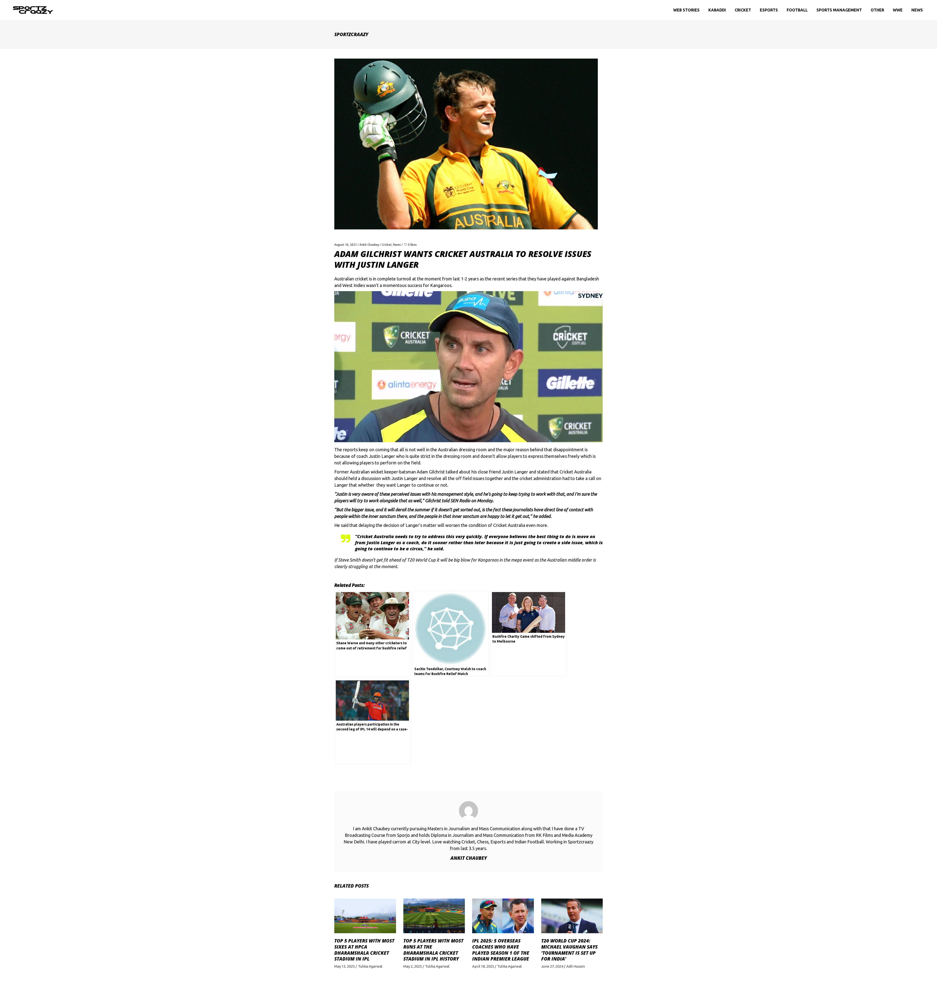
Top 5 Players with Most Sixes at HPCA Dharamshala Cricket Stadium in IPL (364, 950)
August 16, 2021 (345, 245)
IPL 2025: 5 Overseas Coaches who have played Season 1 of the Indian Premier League (500, 950)
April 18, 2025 (483, 966)
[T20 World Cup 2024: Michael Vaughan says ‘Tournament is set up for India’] (572, 916)
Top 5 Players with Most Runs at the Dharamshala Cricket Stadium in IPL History (433, 950)
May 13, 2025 (344, 966)
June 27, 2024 (552, 966)
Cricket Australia (575, 471)
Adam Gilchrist (431, 471)
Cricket (387, 245)
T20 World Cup (421, 559)
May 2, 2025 (412, 966)
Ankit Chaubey (369, 245)
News (397, 245)
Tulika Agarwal (370, 966)
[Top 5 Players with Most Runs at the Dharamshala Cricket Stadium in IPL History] (434, 916)
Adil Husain (575, 966)
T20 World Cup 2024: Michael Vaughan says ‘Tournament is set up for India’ (569, 950)
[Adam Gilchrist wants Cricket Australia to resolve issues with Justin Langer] (468, 810)
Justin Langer (515, 471)
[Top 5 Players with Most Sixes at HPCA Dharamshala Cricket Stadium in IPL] (365, 916)
